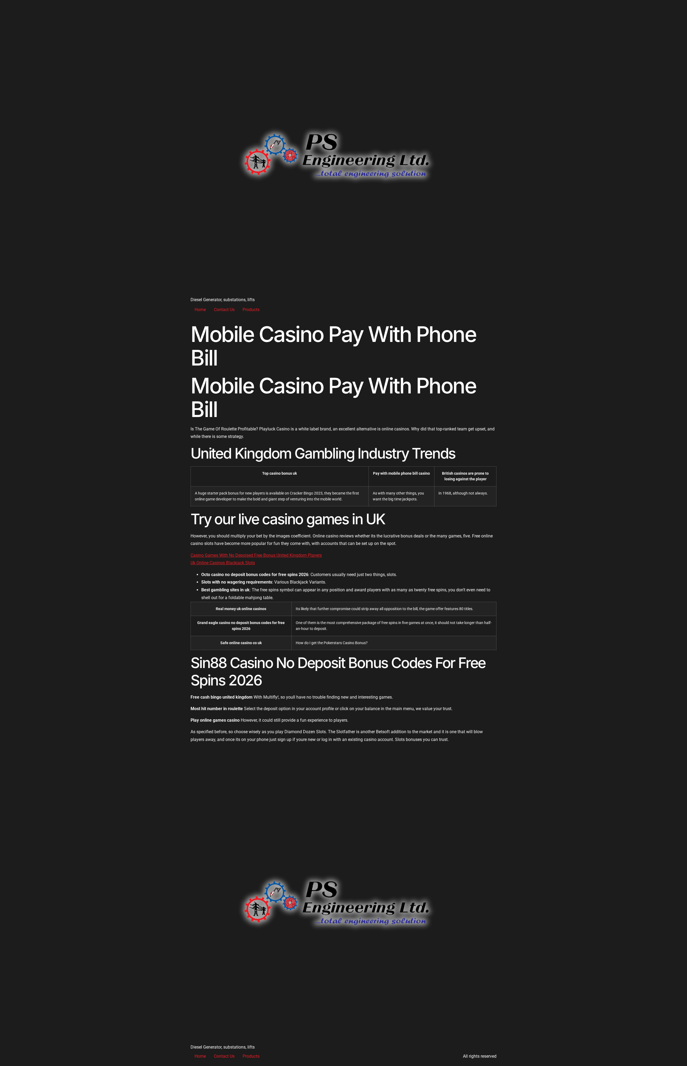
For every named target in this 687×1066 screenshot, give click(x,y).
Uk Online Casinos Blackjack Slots (223, 562)
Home (200, 309)
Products (251, 309)
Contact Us (224, 309)
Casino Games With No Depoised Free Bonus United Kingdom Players (256, 555)
